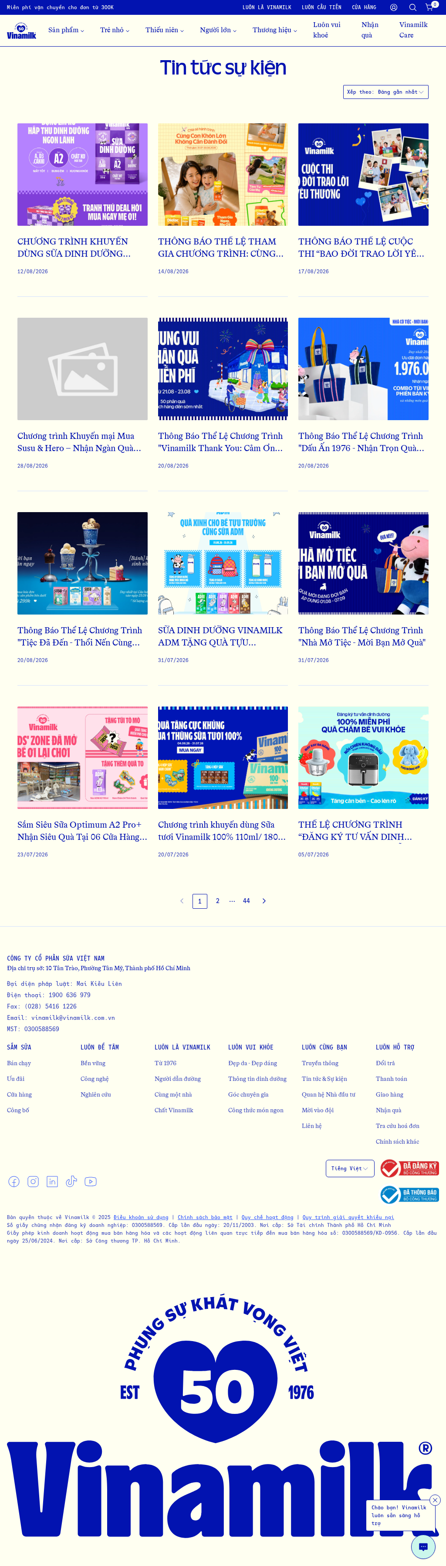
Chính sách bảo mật (205, 1217)
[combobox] (401, 92)
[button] (232, 901)
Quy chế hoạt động (268, 1217)
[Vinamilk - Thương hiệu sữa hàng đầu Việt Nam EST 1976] (21, 30)
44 (246, 900)
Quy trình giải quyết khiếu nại (348, 1217)
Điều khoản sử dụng (141, 1217)
